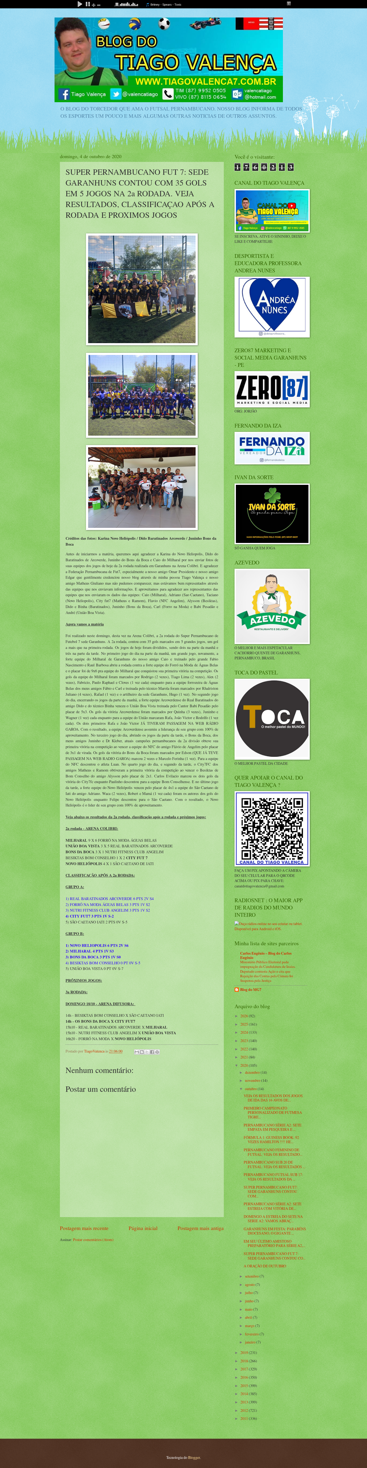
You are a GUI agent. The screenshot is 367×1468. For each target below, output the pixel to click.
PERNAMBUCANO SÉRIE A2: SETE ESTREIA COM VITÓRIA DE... (272, 1206)
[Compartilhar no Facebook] (152, 1052)
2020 (244, 1065)
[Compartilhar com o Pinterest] (157, 1052)
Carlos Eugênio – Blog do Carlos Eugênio (266, 955)
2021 (244, 1057)
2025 (244, 1024)
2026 (244, 1015)
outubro (251, 1088)
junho (249, 1300)
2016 (244, 1377)
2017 (244, 1368)
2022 (244, 1048)
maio (249, 1309)
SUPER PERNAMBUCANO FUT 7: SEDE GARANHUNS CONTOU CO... (274, 1256)
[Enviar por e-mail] (136, 1052)
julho (249, 1292)
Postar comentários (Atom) (93, 1239)
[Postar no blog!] (142, 1052)
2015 (244, 1385)
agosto (250, 1284)
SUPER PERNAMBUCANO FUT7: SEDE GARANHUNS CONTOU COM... (271, 1192)
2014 (244, 1393)
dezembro (253, 1072)
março (250, 1325)
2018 (244, 1360)
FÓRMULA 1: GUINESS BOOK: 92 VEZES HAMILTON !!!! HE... (271, 1139)
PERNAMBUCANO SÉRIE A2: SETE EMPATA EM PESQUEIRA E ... (272, 1127)
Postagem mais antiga (201, 1228)
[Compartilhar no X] (147, 1052)
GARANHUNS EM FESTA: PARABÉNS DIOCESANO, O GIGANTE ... (275, 1231)
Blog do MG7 (250, 989)
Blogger (194, 1457)
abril (249, 1317)
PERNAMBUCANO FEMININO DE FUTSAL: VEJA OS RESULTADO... (273, 1152)
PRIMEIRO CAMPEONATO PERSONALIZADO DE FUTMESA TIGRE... (273, 1112)
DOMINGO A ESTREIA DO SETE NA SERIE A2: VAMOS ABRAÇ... (273, 1219)
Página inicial (143, 1228)
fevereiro (252, 1334)
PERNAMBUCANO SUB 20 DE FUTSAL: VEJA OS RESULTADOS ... (274, 1164)
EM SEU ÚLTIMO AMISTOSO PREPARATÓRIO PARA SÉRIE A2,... (274, 1243)
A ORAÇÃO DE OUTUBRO (265, 1265)
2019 (244, 1352)
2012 (244, 1410)
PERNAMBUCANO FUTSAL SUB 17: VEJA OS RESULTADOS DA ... (273, 1177)
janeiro (250, 1342)
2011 (244, 1418)
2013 (244, 1402)
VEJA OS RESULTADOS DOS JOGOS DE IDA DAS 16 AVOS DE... (273, 1098)
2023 (244, 1040)
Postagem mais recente (84, 1228)
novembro (253, 1080)
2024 (244, 1032)
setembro (252, 1276)
